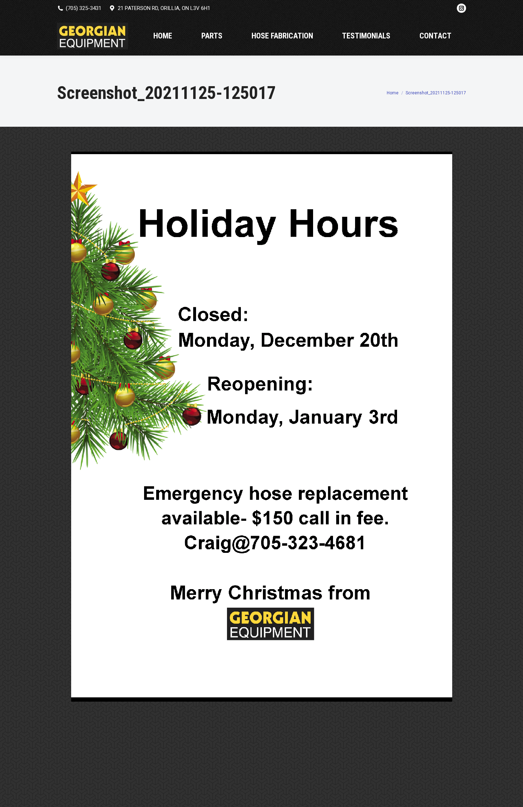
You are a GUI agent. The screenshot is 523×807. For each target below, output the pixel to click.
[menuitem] (163, 36)
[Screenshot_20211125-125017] (261, 427)
